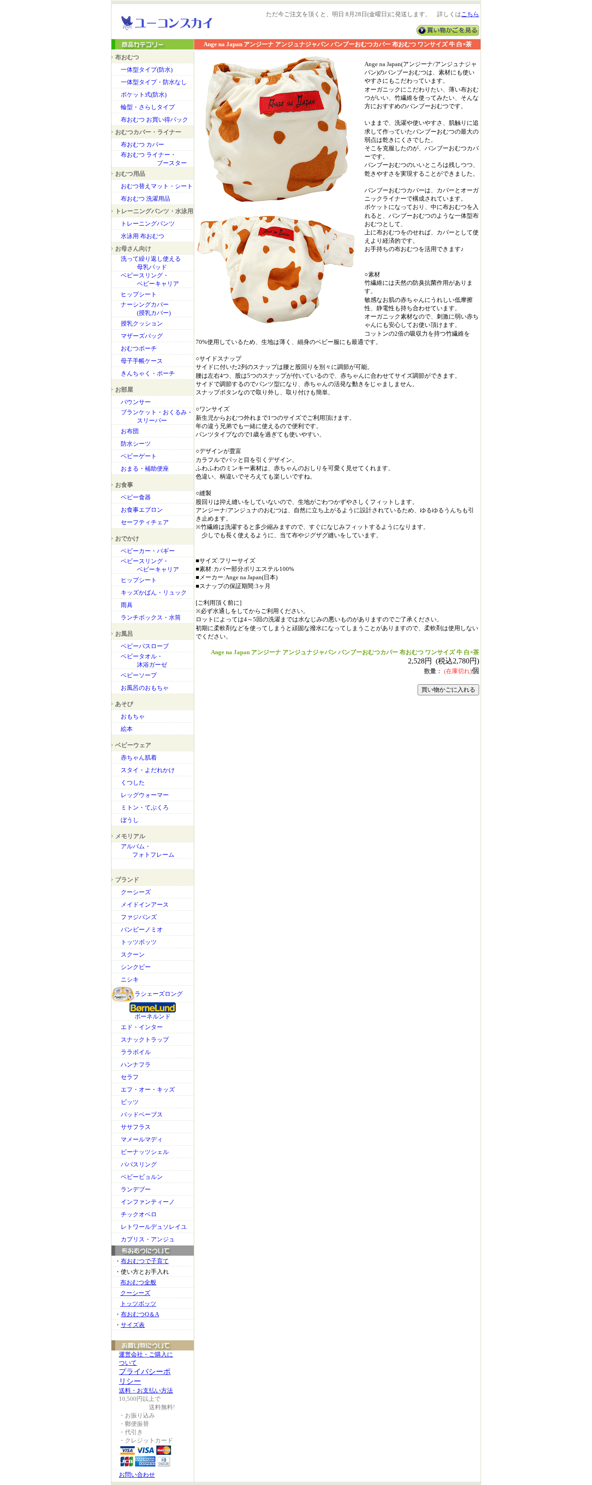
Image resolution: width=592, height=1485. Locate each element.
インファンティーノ (148, 1201)
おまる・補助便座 (145, 468)
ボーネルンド (153, 1016)
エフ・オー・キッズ (148, 1089)
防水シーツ (136, 443)
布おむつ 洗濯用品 (145, 198)
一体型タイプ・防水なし (154, 82)
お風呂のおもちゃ (145, 687)
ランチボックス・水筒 (151, 617)
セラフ (130, 1077)
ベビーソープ (139, 675)
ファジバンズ (139, 917)
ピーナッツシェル (145, 1151)
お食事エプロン (142, 509)
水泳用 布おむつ (142, 236)
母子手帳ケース (142, 360)
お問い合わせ (137, 1474)
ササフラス (136, 1126)
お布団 (130, 431)
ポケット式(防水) (143, 94)
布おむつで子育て (145, 1261)
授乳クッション (142, 323)
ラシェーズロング (159, 993)
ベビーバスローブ (145, 646)
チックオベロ (139, 1214)
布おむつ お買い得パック (154, 119)
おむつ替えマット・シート (157, 186)
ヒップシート (139, 294)
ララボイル (136, 1052)
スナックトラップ (145, 1039)
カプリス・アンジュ (148, 1239)
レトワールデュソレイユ (154, 1226)
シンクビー (136, 966)
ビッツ (130, 1101)
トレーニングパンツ (148, 223)
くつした (133, 782)
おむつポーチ (139, 348)
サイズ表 (133, 1324)
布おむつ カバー (142, 144)
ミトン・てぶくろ (145, 807)
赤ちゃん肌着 (139, 757)
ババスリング (139, 1164)
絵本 (127, 728)
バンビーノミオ (142, 929)
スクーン (133, 954)
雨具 (127, 604)
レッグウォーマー (145, 795)
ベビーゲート (139, 456)
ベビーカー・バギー (148, 550)
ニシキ (130, 979)
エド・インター (142, 1027)
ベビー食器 (136, 497)
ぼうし (130, 819)
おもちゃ (133, 716)
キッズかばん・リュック (154, 592)
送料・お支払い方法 (146, 1390)
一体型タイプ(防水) (147, 69)
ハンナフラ (136, 1064)
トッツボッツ (139, 942)
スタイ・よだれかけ (148, 770)
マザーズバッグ (142, 335)
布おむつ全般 (138, 1282)
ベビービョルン (142, 1176)
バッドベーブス (142, 1114)
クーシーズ (136, 892)
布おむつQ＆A (140, 1314)
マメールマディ (142, 1139)
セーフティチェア (145, 522)
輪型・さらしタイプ (148, 107)
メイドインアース (145, 904)
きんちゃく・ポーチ (148, 373)
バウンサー (136, 402)
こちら (470, 14)
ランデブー (136, 1189)
